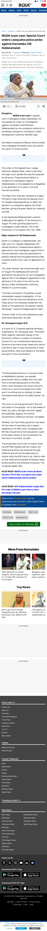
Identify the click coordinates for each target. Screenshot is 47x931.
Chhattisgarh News (9, 840)
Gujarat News (7, 843)
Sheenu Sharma (36, 52)
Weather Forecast (8, 747)
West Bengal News (30, 824)
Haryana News (7, 821)
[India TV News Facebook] (41, 1)
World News (6, 767)
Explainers (5, 786)
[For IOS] (31, 888)
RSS (31, 905)
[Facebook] (4, 862)
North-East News (8, 830)
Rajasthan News (29, 818)
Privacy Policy (34, 902)
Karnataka (11, 31)
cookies (9, 928)
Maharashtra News (31, 815)
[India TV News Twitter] (43, 1)
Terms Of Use (21, 902)
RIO (26, 905)
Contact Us (6, 707)
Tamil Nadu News (8, 834)
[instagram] (15, 862)
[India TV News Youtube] (45, 1)
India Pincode (7, 751)
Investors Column (8, 723)
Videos (12, 10)
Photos (4, 770)
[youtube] (21, 862)
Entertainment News (9, 776)
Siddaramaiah (19, 512)
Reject (35, 928)
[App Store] (31, 874)
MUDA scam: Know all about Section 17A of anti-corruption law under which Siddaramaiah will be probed (22, 474)
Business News (7, 789)
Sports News (6, 779)
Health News (6, 792)
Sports (34, 10)
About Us (5, 710)
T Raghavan (16, 52)
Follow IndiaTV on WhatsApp (21, 524)
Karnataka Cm (21, 517)
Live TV (4, 729)
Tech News (6, 783)
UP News (5, 837)
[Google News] (7, 106)
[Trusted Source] (20, 106)
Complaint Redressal (9, 717)
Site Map (10, 902)
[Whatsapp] (38, 106)
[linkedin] (27, 862)
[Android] (37, 1)
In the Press (6, 720)
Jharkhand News (8, 824)
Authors (4, 732)
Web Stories (6, 736)
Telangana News (30, 821)
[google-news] (32, 862)
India (19, 10)
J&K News (5, 846)
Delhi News (6, 818)
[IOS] (35, 1)
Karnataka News (8, 850)
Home (3, 10)
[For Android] (11, 888)
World (26, 10)
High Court (33, 512)
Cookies (8, 924)
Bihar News (6, 815)
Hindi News (6, 726)
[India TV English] (25, 5)
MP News (5, 827)
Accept (21, 928)
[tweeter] (9, 862)
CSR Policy (18, 905)
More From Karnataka (23, 549)
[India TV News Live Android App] (11, 874)
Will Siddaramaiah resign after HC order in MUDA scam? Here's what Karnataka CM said (23, 489)
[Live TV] (43, 5)
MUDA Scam (8, 517)
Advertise (5, 713)
